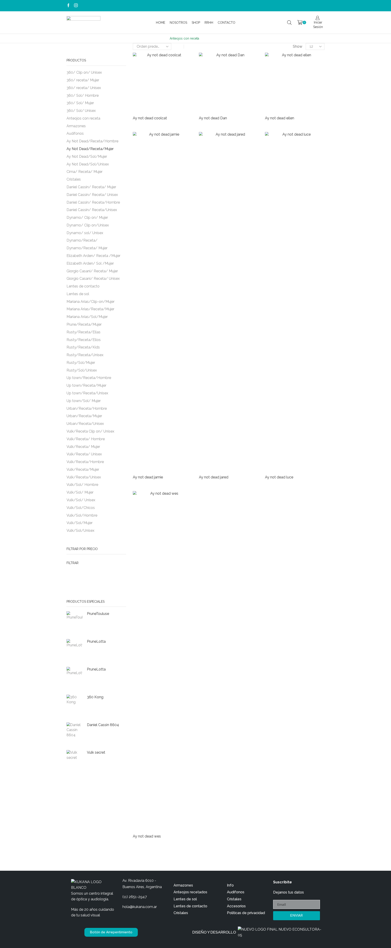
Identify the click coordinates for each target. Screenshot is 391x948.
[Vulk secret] (74, 761)
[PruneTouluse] (74, 622)
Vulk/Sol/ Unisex (81, 500)
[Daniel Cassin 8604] (74, 733)
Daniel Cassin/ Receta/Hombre (93, 202)
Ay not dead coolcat (150, 118)
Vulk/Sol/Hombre (82, 515)
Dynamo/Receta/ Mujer (87, 248)
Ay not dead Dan (213, 118)
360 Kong (95, 697)
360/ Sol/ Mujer (80, 103)
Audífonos (75, 133)
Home (160, 22)
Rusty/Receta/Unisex (85, 355)
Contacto (226, 22)
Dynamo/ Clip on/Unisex (88, 225)
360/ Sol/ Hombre (83, 95)
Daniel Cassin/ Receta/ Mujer (91, 187)
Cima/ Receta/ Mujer (85, 171)
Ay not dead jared (213, 477)
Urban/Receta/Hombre (87, 408)
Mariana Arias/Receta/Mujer (90, 309)
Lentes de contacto (83, 286)
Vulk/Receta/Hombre (85, 462)
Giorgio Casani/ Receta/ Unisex (93, 278)
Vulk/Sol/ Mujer (80, 492)
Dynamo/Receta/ (82, 240)
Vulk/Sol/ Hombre (82, 484)
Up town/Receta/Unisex (87, 393)
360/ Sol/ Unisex (81, 110)
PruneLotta (96, 641)
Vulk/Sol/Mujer (80, 523)
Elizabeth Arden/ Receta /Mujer (93, 256)
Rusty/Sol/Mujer (81, 362)
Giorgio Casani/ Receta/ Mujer (92, 271)
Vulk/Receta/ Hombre (86, 439)
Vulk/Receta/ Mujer (83, 447)
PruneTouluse (98, 614)
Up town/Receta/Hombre (89, 378)
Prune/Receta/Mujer (84, 324)
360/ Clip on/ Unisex (84, 72)
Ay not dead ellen (279, 118)
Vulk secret (96, 752)
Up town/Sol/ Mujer (84, 401)
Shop (196, 22)
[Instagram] (76, 5)
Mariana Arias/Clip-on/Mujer (90, 301)
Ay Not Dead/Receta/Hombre (92, 141)
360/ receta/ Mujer (83, 80)
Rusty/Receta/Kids (83, 347)
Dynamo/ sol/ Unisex (85, 233)
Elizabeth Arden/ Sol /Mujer (90, 263)
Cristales (74, 179)
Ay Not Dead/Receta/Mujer (90, 149)
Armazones (76, 126)
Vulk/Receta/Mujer (83, 469)
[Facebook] (68, 5)
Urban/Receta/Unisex (85, 423)
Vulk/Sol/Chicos (81, 508)
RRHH (209, 22)
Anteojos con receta (83, 118)
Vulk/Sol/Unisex (80, 530)
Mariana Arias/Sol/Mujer (87, 317)
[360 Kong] (74, 706)
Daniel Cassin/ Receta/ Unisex (92, 195)
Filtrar (73, 563)
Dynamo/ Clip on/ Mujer (87, 217)
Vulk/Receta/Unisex (84, 477)
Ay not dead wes (147, 836)
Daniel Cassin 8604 (103, 725)
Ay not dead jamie (148, 477)
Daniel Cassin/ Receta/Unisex (92, 210)
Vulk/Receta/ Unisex (84, 454)
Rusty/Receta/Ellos (84, 340)
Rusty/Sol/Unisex (82, 370)
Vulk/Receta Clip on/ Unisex (90, 431)
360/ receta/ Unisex (84, 88)
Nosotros (178, 22)
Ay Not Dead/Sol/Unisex (88, 164)
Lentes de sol (78, 294)
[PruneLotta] (74, 650)
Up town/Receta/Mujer (86, 385)
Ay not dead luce (279, 477)
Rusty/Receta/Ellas (83, 332)
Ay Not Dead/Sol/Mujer (87, 156)
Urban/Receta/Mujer (84, 416)
